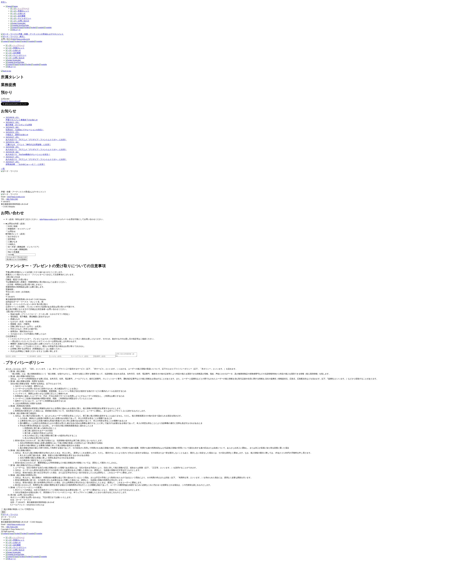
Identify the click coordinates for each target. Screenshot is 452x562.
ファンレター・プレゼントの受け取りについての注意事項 (16, 258)
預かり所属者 (13, 252)
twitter (23, 23)
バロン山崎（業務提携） (18, 249)
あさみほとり (13, 236)
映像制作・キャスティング (19, 229)
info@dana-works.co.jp (21, 39)
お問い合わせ (23, 21)
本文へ (4, 2)
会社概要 (21, 16)
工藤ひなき (12, 242)
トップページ (23, 9)
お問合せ (12, 231)
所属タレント (23, 11)
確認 (3, 512)
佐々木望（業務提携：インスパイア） (24, 247)
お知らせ (21, 13)
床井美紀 (12, 239)
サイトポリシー (24, 18)
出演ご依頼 (13, 226)
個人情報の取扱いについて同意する (18, 509)
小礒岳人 (12, 244)
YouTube (25, 25)
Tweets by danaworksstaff (10, 101)
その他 (11, 255)
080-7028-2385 (12, 199)
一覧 (3, 169)
